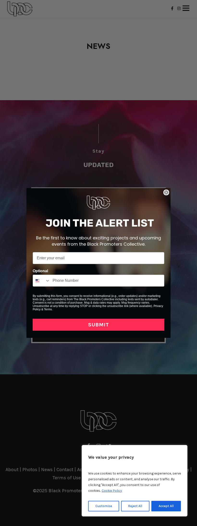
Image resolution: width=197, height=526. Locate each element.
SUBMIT (98, 325)
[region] (134, 480)
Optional (40, 271)
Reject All (135, 506)
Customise (103, 506)
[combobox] (41, 280)
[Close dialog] (166, 192)
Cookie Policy (112, 491)
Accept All (166, 506)
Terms (48, 309)
